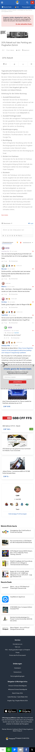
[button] (17, 368)
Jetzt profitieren (17, 382)
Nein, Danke (17, 385)
